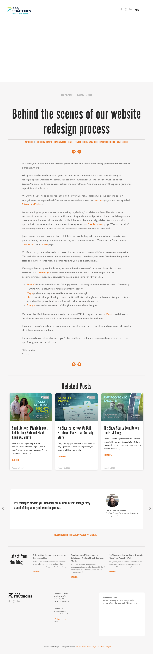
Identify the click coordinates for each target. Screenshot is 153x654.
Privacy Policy (81, 647)
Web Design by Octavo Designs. (99, 647)
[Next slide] (150, 509)
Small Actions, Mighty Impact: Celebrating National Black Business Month (30, 433)
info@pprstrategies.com (63, 619)
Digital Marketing (90, 142)
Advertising (29, 142)
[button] (74, 152)
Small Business (122, 142)
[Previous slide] (3, 509)
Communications (60, 142)
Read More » (16, 460)
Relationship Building (107, 142)
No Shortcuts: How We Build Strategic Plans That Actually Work (75, 433)
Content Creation (74, 142)
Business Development (44, 142)
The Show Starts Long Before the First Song (121, 430)
